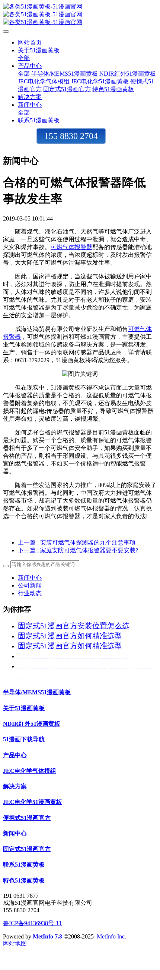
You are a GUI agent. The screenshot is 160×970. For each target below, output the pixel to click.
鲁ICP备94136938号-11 (32, 923)
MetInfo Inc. (111, 936)
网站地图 (15, 943)
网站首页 (30, 42)
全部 (24, 58)
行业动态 (30, 593)
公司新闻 (30, 585)
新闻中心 (30, 578)
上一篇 (76, 542)
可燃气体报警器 (71, 247)
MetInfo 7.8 (47, 936)
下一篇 (78, 550)
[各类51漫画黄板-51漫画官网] (80, 14)
